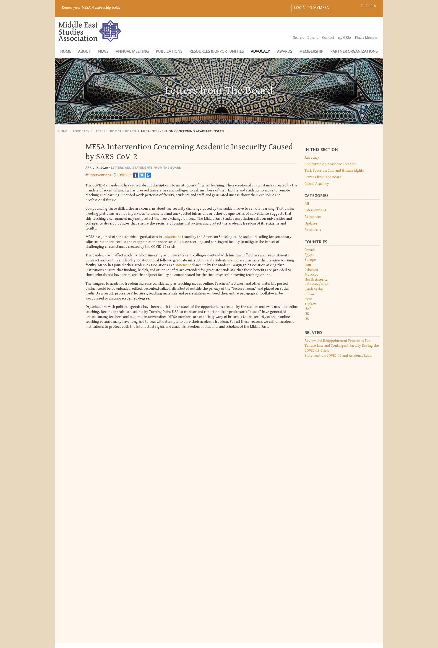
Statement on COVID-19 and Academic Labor (339, 356)
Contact (328, 38)
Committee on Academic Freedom (330, 164)
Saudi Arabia (314, 289)
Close (367, 5)
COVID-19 (124, 175)
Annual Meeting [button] (132, 51)
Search (298, 38)
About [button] (84, 51)
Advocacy (81, 131)
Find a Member (366, 38)
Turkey (310, 304)
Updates (311, 223)
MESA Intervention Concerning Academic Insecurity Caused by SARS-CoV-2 (205, 131)
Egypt (309, 255)
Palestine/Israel (317, 284)
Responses (313, 217)
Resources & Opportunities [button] (217, 51)
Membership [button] (311, 51)
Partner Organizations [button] (354, 51)
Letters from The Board (115, 131)
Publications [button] (169, 51)
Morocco (311, 274)
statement (173, 237)
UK (307, 314)
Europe (310, 260)
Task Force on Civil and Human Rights (334, 170)
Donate (312, 38)
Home (65, 51)
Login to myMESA (311, 7)
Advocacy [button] (260, 51)
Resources (313, 230)
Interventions (315, 210)
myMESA (344, 38)
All (307, 204)
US (307, 319)
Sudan (309, 294)
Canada (310, 250)
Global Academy (317, 184)
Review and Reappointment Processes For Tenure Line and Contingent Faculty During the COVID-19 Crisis (342, 346)
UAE (308, 309)
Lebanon (311, 270)
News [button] (103, 51)
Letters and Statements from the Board (146, 167)
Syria (308, 299)
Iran (308, 265)
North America (316, 279)
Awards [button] (284, 51)
